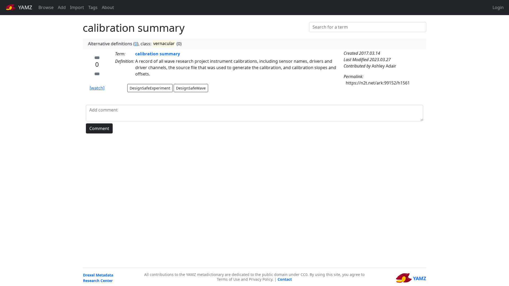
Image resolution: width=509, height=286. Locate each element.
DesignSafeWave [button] (191, 88)
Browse (46, 7)
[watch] (97, 88)
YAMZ (24, 7)
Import (77, 7)
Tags (93, 7)
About (108, 7)
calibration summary (157, 54)
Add (62, 7)
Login (498, 7)
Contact (285, 279)
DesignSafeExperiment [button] (150, 88)
